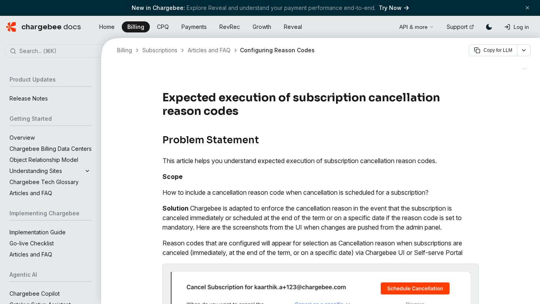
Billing (135, 26)
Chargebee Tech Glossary (44, 182)
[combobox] (62, 51)
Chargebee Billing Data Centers (50, 148)
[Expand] (87, 171)
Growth (262, 26)
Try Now (390, 7)
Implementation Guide (37, 232)
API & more (413, 27)
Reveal (293, 26)
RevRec (229, 26)
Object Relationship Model (43, 159)
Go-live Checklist (31, 243)
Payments (194, 26)
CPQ (163, 26)
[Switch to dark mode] (489, 27)
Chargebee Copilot (34, 293)
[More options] (523, 50)
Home (107, 26)
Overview (22, 137)
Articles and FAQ (30, 193)
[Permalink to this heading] (242, 111)
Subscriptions (159, 50)
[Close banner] (527, 7)
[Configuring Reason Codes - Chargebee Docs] (524, 68)
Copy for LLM (497, 50)
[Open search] (384, 26)
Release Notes (28, 98)
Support (457, 26)
